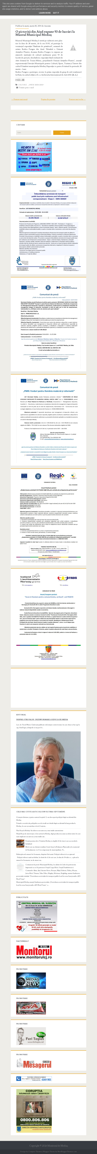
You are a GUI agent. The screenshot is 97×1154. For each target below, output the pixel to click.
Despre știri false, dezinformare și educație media (42, 720)
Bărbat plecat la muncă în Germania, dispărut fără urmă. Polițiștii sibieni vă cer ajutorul (45, 854)
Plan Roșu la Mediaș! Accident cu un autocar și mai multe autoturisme (39, 831)
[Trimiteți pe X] (21, 80)
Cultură (22, 85)
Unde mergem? (36, 85)
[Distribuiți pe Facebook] (23, 80)
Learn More (45, 13)
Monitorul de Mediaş (58, 1145)
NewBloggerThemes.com (67, 1152)
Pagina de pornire (48, 99)
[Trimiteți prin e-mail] (16, 80)
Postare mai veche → (77, 99)
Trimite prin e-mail (26, 87)
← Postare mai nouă (19, 99)
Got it (56, 13)
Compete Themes (35, 1152)
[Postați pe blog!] (19, 80)
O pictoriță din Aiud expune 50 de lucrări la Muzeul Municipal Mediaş (45, 33)
